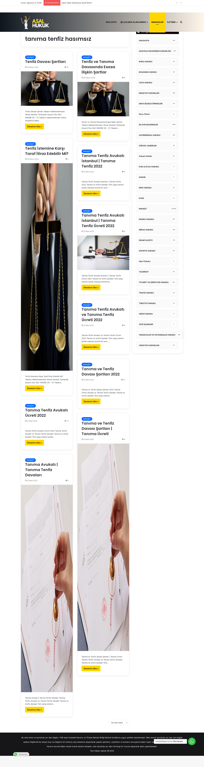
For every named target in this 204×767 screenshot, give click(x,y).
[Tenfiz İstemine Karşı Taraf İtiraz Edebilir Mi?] (47, 267)
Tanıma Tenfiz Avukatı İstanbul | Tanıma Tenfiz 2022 (103, 161)
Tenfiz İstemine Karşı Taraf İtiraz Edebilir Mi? (46, 151)
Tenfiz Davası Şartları (46, 61)
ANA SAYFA (111, 22)
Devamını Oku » (34, 126)
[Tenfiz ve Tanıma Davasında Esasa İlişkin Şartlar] (103, 99)
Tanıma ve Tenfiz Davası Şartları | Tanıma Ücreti (98, 428)
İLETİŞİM (171, 22)
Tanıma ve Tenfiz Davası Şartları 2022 (101, 371)
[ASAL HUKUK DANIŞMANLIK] (35, 22)
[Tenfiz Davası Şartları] (47, 88)
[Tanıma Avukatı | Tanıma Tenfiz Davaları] (47, 588)
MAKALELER (157, 22)
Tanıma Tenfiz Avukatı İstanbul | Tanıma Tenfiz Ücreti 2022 (103, 220)
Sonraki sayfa (117, 723)
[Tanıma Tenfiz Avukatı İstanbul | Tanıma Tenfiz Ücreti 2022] (103, 253)
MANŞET (30, 57)
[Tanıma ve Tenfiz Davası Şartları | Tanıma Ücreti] (103, 547)
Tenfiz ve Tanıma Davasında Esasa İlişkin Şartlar (98, 67)
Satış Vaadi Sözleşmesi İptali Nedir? (77, 3)
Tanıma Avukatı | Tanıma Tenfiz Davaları (41, 470)
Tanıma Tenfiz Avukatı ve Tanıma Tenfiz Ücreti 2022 (103, 314)
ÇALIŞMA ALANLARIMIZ (134, 22)
